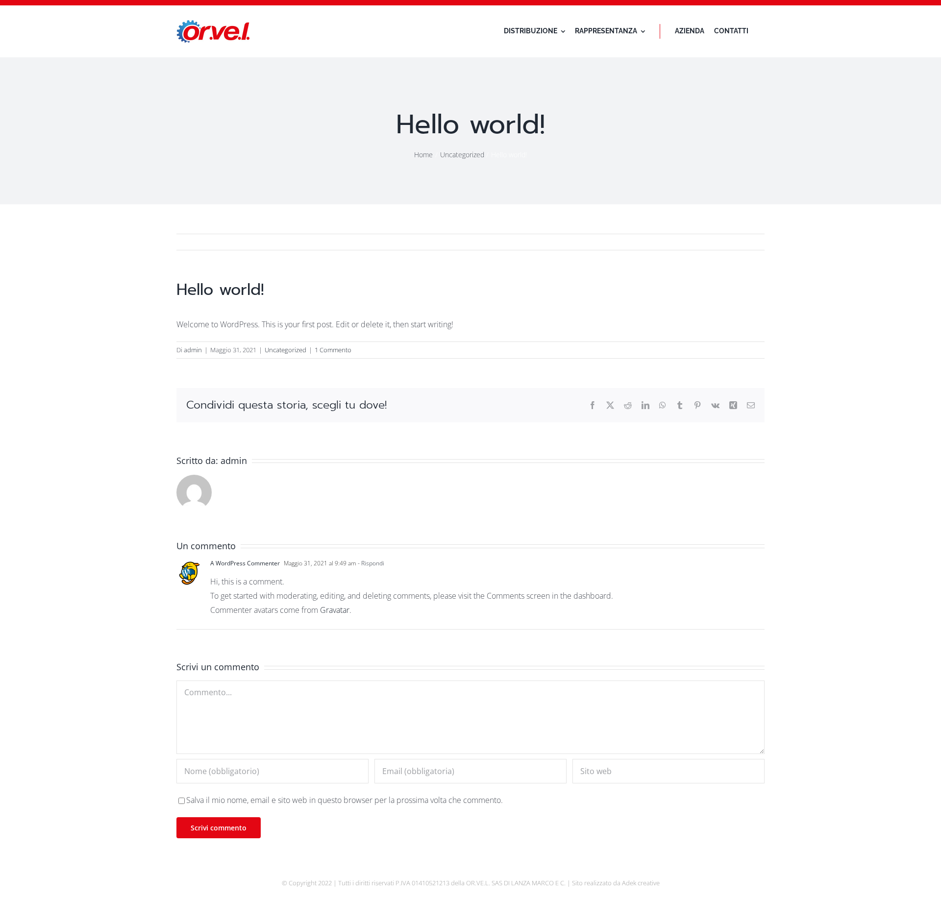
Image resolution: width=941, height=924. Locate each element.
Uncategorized (285, 349)
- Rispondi (370, 563)
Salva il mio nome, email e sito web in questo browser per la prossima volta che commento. (344, 800)
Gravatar (334, 610)
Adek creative (641, 882)
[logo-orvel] (213, 24)
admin (193, 349)
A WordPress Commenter (245, 563)
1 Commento (333, 349)
